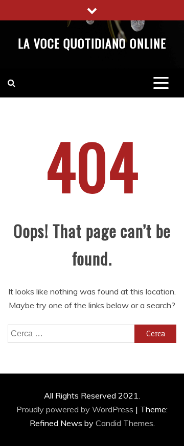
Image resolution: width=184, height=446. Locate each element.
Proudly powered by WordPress (75, 409)
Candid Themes (124, 423)
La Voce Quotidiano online (92, 43)
